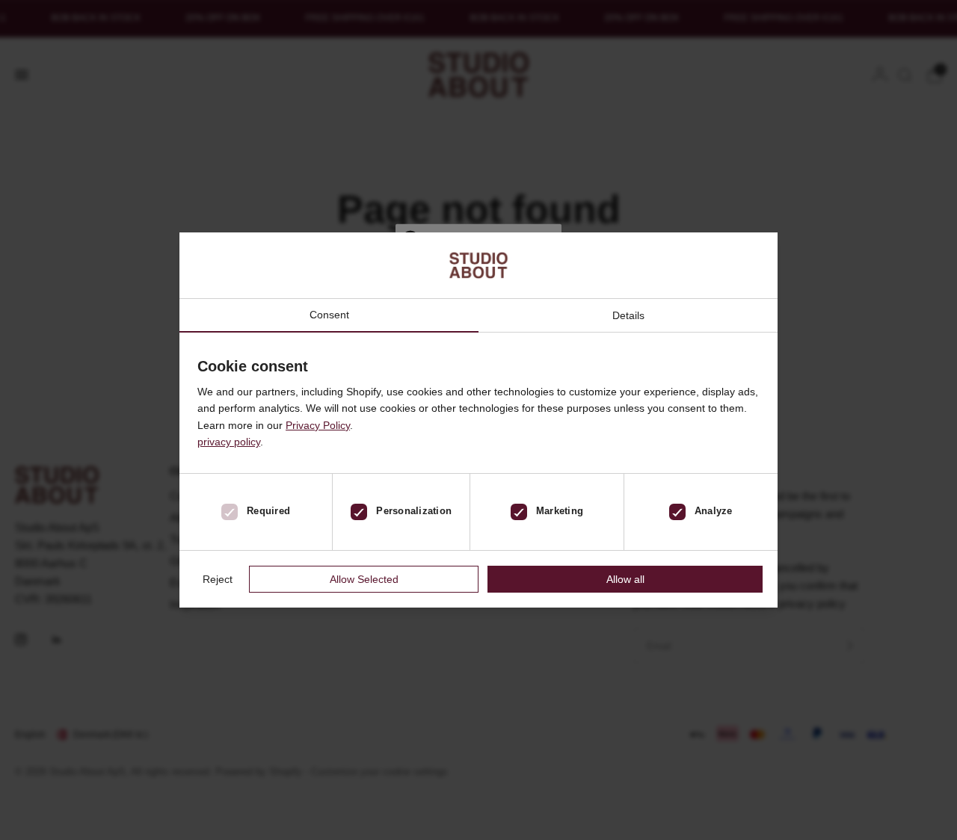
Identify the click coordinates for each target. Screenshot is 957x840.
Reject (218, 579)
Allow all (625, 579)
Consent (329, 315)
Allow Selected (364, 579)
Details (628, 315)
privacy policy (228, 442)
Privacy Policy (318, 425)
